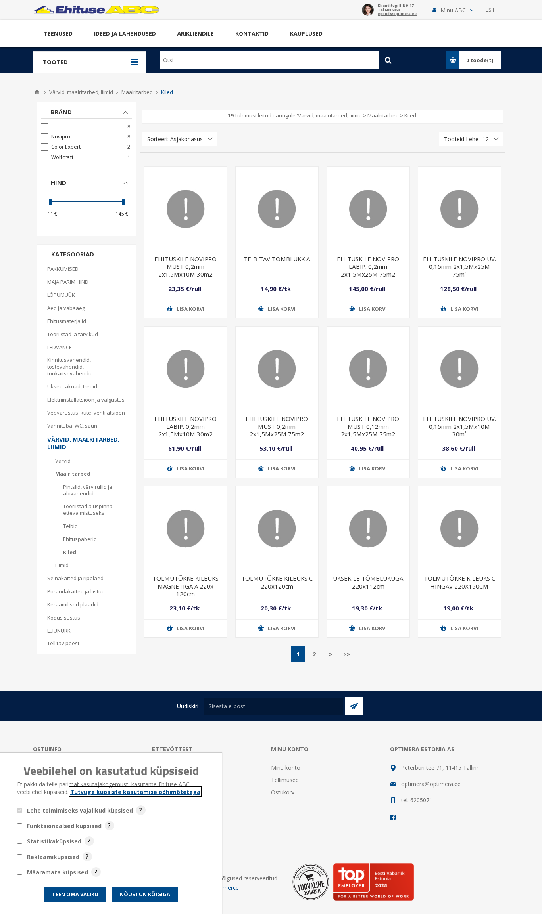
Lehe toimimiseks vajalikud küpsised (80, 810)
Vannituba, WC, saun (72, 425)
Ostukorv (282, 792)
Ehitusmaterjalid (66, 321)
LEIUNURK (59, 630)
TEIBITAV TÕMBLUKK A (277, 259)
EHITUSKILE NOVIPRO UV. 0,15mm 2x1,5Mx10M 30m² (459, 426)
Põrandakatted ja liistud (76, 591)
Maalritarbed (72, 473)
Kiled (69, 552)
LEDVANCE (59, 347)
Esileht (37, 92)
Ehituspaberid (80, 539)
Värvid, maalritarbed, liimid (83, 443)
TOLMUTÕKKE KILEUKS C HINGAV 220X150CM (459, 582)
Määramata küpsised (57, 872)
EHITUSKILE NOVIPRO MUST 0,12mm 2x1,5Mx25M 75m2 (368, 426)
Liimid (62, 565)
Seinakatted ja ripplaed (75, 578)
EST (490, 9)
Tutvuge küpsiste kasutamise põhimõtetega (135, 791)
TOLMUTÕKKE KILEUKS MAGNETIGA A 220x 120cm (185, 586)
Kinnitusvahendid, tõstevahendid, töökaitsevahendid (70, 366)
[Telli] (354, 706)
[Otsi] (388, 60)
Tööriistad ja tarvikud (72, 334)
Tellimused (285, 780)
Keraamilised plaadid (72, 604)
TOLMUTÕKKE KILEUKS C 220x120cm (277, 582)
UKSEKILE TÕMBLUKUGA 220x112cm (368, 582)
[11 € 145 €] (86, 201)
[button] (452, 10)
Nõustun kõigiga (145, 894)
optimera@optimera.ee (431, 784)
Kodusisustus (63, 617)
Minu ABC (453, 10)
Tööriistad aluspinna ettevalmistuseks (88, 509)
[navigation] (86, 169)
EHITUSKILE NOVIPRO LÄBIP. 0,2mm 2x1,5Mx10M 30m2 (185, 426)
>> (346, 654)
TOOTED (55, 62)
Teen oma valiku (75, 894)
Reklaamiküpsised (53, 856)
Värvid (63, 460)
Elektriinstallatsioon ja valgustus (86, 399)
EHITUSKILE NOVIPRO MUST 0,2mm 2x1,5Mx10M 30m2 (185, 266)
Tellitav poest (63, 643)
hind (58, 182)
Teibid (70, 526)
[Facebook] (393, 817)
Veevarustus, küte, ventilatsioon (86, 412)
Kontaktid (252, 33)
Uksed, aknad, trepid (72, 386)
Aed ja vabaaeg (66, 308)
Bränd (61, 112)
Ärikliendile (195, 33)
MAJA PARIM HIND (67, 281)
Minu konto (285, 767)
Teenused (58, 33)
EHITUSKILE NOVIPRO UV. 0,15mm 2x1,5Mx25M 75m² (459, 266)
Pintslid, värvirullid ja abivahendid (87, 490)
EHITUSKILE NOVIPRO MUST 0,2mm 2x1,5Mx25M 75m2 (277, 426)
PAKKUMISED (63, 268)
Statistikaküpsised (54, 841)
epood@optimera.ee (397, 14)
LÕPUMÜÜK (61, 294)
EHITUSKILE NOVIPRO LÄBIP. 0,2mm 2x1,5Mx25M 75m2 (368, 266)
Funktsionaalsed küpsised (64, 826)
